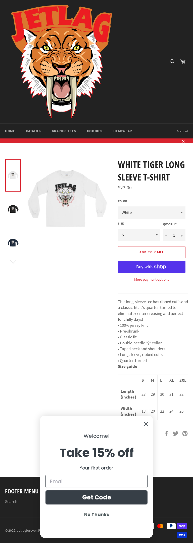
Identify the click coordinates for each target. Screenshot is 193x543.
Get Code (96, 497)
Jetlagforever (27, 530)
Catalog (33, 131)
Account (182, 131)
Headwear (122, 131)
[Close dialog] (146, 424)
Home (10, 131)
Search (11, 501)
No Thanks (96, 514)
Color (122, 201)
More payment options (151, 279)
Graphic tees (64, 131)
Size (121, 223)
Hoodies (95, 131)
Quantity (170, 224)
